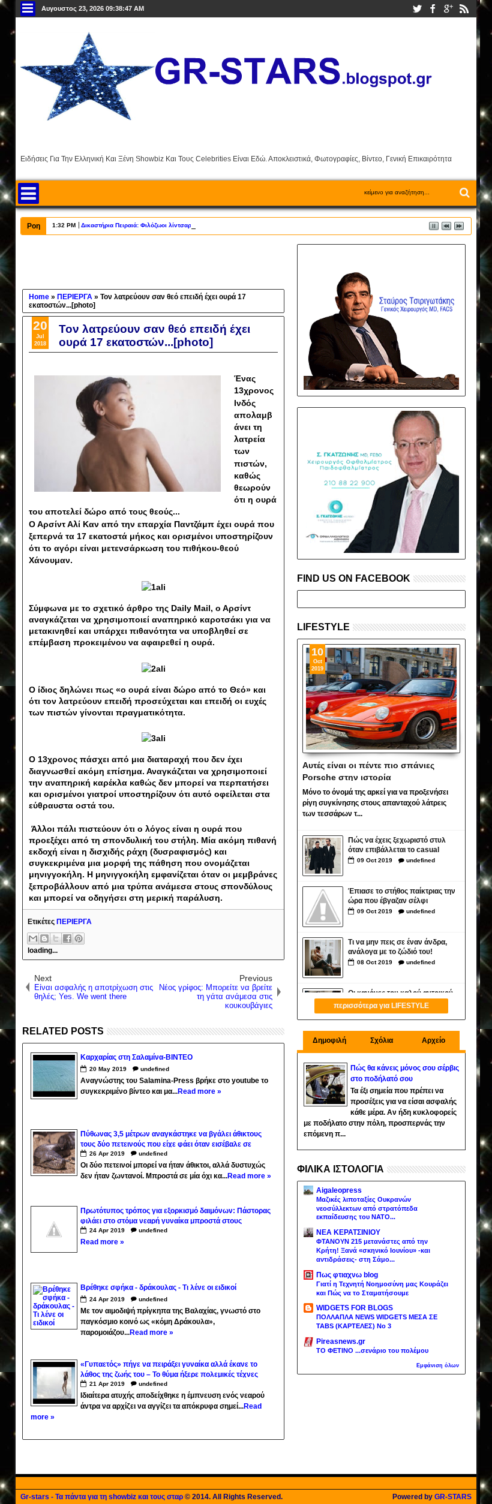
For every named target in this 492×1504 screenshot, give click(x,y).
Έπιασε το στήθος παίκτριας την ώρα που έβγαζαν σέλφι (401, 896)
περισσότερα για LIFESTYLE (381, 1005)
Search (463, 192)
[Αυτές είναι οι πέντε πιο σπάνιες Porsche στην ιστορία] (381, 698)
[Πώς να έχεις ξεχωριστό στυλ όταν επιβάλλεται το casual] (322, 855)
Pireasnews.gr (340, 1341)
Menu (27, 8)
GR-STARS (453, 1497)
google (448, 8)
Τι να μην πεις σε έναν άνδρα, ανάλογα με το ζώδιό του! (397, 947)
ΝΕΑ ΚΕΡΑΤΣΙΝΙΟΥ (348, 1232)
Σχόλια (381, 1040)
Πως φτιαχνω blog (347, 1275)
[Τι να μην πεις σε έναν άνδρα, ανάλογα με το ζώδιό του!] (322, 957)
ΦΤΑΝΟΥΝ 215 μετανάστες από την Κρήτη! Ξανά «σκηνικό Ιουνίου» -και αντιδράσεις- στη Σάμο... (373, 1250)
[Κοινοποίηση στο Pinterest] (79, 938)
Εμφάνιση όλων (437, 1365)
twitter (417, 8)
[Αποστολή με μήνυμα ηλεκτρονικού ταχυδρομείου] (33, 938)
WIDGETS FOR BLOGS (354, 1308)
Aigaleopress (339, 1190)
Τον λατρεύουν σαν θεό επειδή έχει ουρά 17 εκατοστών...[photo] (154, 335)
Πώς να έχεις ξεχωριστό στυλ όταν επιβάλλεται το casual (397, 845)
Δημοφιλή (329, 1040)
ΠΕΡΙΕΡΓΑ (74, 922)
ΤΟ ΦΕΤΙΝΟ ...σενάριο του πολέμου (372, 1350)
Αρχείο (433, 1040)
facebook (432, 8)
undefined (154, 1069)
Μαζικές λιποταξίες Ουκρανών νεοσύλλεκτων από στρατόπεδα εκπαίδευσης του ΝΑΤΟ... (367, 1208)
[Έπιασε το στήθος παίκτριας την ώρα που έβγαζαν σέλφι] (322, 906)
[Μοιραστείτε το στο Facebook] (67, 938)
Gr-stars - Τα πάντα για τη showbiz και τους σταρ (101, 1497)
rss (464, 8)
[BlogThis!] (44, 938)
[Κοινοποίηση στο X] (56, 938)
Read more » (199, 1091)
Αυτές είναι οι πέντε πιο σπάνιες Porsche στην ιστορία (368, 770)
